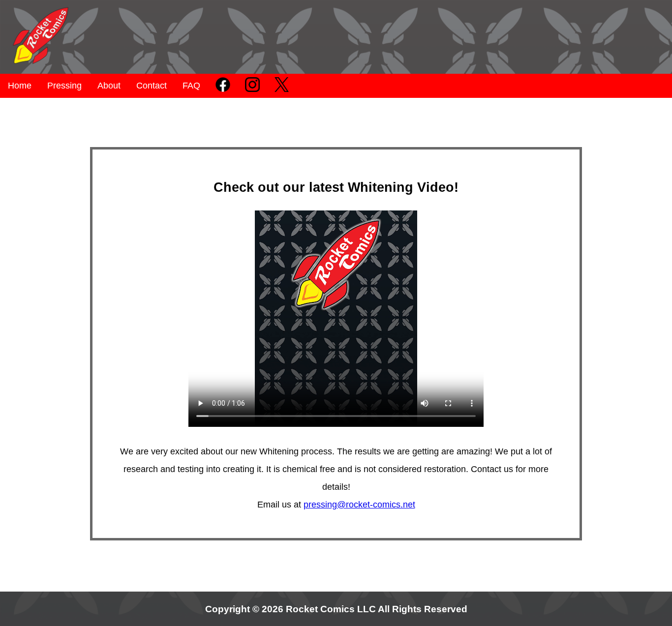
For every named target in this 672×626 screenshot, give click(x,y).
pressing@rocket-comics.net (359, 504)
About (109, 85)
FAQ (191, 85)
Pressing (64, 85)
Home (19, 85)
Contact (151, 85)
